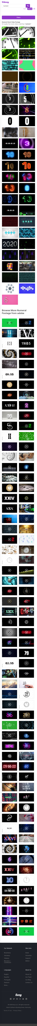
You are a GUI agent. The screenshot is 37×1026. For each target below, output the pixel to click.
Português (7, 980)
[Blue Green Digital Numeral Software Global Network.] (10, 65)
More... (6, 985)
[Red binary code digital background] (10, 221)
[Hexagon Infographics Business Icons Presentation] (27, 288)
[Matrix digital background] (10, 277)
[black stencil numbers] (10, 132)
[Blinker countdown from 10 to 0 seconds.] (27, 188)
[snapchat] (23, 999)
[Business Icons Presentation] (10, 233)
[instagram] (20, 999)
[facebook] (10, 999)
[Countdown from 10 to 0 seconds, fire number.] (27, 154)
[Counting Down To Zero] (10, 121)
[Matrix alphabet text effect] (27, 255)
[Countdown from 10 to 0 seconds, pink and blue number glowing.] (27, 177)
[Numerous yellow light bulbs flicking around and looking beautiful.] (27, 76)
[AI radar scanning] (27, 210)
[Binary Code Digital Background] (27, 277)
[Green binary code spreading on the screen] (27, 244)
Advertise (28, 955)
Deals (27, 953)
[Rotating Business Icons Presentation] (10, 288)
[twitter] (14, 999)
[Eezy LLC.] (19, 995)
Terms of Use (8, 1010)
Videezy (6, 958)
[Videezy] (5, 2)
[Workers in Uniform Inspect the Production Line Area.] (27, 266)
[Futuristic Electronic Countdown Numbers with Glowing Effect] (27, 143)
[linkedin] (26, 999)
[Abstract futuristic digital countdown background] (27, 110)
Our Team (28, 977)
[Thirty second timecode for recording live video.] (10, 143)
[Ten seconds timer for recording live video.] (10, 210)
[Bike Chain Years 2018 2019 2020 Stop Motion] (10, 244)
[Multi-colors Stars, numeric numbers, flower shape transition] (27, 65)
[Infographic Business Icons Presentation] (27, 221)
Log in (24, 8)
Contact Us (28, 982)
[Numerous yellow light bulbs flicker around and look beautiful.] (10, 76)
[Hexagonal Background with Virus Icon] (27, 233)
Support (27, 958)
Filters (18, 17)
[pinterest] (17, 999)
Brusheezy (7, 953)
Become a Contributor (7, 961)
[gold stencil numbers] (27, 132)
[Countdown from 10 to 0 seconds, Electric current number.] (10, 199)
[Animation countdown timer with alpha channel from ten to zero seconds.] (10, 266)
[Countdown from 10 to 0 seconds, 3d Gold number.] (10, 166)
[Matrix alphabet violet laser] (10, 255)
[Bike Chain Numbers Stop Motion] (10, 300)
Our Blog (28, 980)
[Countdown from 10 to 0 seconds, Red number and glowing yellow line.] (27, 166)
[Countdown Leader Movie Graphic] (27, 88)
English (6, 974)
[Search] (28, 6)
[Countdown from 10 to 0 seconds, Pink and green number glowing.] (10, 177)
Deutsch (6, 982)
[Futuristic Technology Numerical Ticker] (27, 54)
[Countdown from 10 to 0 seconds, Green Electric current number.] (27, 199)
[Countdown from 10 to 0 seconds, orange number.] (10, 188)
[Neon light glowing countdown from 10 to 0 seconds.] (10, 154)
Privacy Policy (17, 1010)
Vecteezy (7, 955)
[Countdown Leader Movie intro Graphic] (10, 99)
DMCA (27, 961)
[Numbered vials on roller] (10, 88)
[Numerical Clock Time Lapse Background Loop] (10, 32)
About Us (28, 974)
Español (6, 977)
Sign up (30, 8)
